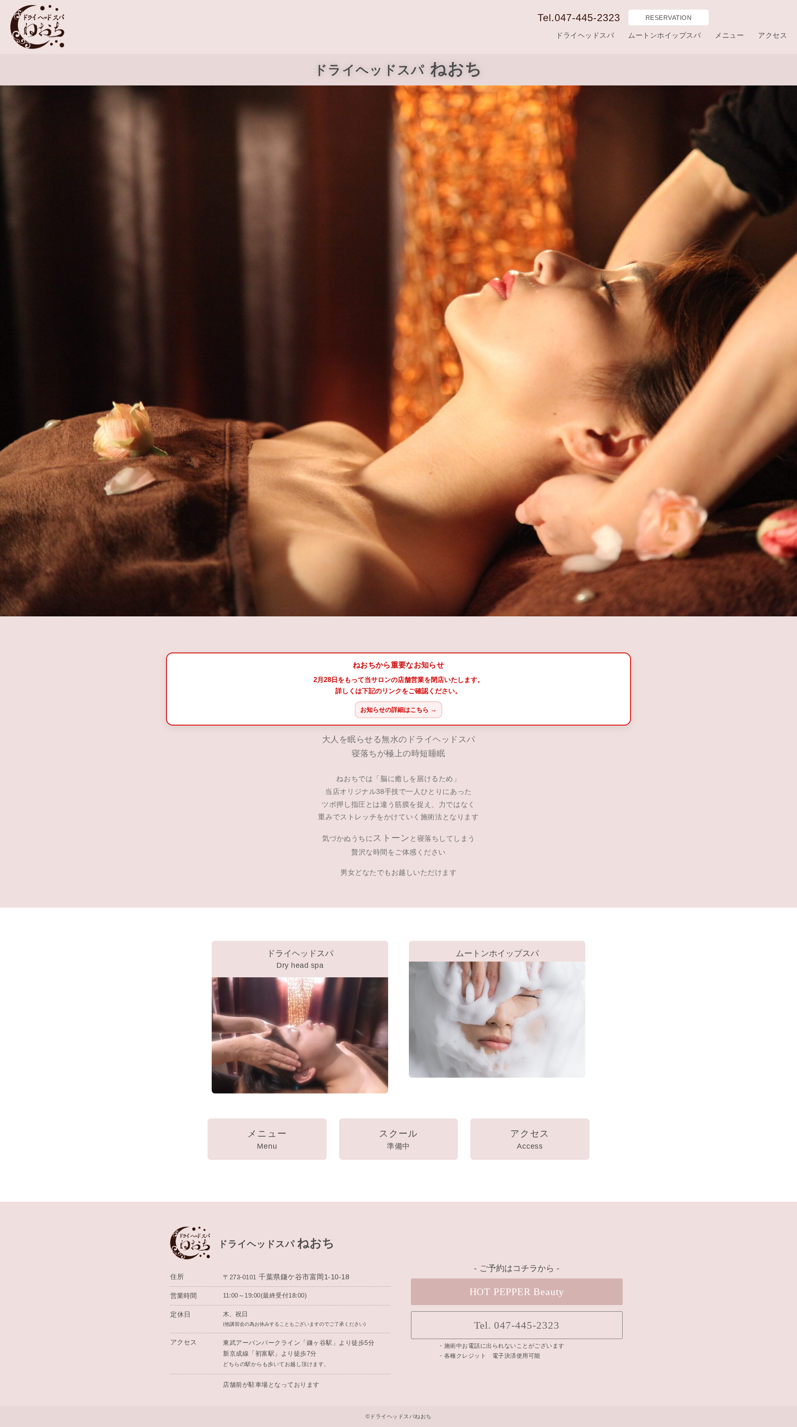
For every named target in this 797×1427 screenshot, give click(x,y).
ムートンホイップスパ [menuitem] (664, 35)
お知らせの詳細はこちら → (398, 709)
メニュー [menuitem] (729, 35)
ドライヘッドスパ (300, 953)
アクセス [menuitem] (772, 35)
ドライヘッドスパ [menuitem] (585, 35)
